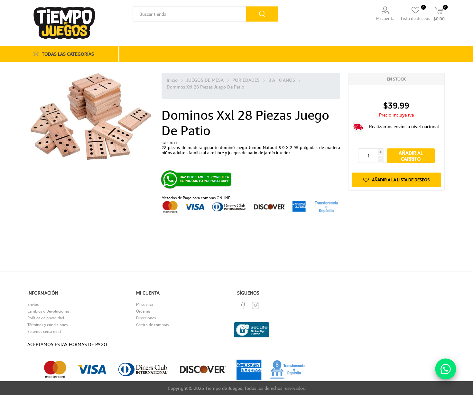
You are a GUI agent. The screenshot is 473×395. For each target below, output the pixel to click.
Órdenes (143, 311)
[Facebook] (243, 305)
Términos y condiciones (47, 324)
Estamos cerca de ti (44, 331)
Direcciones (146, 317)
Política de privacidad (45, 317)
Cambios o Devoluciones (48, 311)
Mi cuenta (385, 18)
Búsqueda (262, 14)
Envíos (33, 304)
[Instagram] (255, 305)
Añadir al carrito (411, 156)
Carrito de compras (152, 324)
